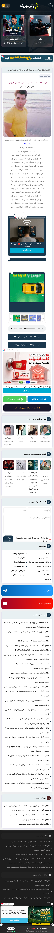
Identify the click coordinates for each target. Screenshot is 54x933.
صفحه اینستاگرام (45, 603)
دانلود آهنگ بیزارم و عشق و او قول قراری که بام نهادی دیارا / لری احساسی (27, 730)
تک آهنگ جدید (44, 575)
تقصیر (14, 41)
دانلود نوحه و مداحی (18, 553)
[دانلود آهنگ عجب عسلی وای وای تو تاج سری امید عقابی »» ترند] (40, 25)
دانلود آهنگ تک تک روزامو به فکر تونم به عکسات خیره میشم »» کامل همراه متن (27, 703)
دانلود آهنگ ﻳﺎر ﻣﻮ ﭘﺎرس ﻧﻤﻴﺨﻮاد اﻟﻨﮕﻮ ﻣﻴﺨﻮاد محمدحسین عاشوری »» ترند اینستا (27, 666)
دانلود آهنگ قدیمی (42, 566)
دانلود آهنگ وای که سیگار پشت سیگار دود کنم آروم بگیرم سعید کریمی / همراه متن (28, 776)
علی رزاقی (30, 86)
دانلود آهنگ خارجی (19, 566)
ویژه (47, 553)
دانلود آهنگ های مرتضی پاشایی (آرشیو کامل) (32, 650)
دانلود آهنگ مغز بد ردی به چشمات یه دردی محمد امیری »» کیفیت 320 (27, 693)
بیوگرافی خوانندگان (19, 575)
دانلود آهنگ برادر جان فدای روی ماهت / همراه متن (30, 673)
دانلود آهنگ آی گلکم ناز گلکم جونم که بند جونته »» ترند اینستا (29, 863)
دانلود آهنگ (43, 83)
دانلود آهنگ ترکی (43, 571)
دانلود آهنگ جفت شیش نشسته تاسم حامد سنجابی (30, 810)
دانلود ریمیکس (44, 558)
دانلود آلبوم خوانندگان (18, 571)
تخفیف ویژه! (14, 920)
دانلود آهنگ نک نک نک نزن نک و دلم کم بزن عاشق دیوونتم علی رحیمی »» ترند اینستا (27, 785)
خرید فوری (27, 250)
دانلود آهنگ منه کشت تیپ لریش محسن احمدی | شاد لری (27, 645)
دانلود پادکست (20, 558)
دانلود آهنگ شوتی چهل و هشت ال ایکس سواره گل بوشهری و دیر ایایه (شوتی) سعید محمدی (26, 624)
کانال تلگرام (47, 590)
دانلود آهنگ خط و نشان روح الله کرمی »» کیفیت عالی (29, 815)
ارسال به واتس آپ (13, 399)
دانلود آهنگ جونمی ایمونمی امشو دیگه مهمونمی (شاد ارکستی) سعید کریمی (29, 680)
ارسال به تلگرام (37, 399)
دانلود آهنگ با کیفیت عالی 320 (25, 337)
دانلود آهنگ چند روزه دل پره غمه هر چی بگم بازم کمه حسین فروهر (27, 712)
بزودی (47, 579)
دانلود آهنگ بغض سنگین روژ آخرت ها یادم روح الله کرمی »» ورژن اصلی (27, 739)
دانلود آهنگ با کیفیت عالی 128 (25, 345)
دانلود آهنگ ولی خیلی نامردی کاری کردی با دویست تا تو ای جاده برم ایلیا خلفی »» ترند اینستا (27, 721)
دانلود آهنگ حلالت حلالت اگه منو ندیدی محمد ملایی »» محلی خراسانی (28, 758)
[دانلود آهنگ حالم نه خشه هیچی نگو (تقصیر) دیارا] (13, 25)
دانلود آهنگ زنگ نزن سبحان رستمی (35, 819)
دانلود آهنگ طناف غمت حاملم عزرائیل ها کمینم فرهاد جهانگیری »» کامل (29, 767)
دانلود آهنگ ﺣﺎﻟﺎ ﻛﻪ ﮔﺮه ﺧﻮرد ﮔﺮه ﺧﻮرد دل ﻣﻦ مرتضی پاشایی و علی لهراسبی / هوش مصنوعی (26, 657)
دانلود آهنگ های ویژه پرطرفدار (39, 562)
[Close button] (52, 904)
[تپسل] (2, 56)
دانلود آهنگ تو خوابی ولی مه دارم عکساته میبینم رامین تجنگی (26, 686)
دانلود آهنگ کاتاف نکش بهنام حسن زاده (34, 824)
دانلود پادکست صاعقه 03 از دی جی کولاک (33, 641)
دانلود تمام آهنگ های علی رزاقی (27, 407)
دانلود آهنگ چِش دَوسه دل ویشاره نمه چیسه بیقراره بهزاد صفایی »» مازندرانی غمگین (28, 748)
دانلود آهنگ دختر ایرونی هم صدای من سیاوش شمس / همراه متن (28, 867)
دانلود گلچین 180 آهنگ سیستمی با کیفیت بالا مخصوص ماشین (28, 634)
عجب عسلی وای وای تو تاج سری (40, 41)
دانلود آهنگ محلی (19, 562)
